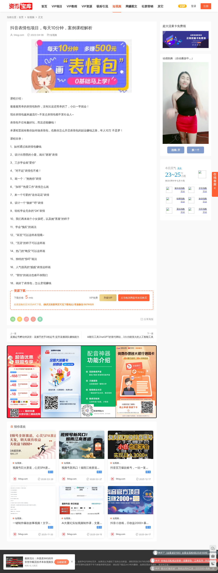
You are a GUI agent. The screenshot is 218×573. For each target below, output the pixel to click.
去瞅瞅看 (61, 562)
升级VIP (108, 297)
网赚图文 (131, 6)
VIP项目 (57, 6)
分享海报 (148, 319)
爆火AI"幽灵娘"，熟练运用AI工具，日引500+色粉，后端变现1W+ (187, 561)
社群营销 (147, 6)
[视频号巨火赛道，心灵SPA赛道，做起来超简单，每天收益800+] (33, 445)
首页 (44, 6)
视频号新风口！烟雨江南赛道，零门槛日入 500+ (81, 467)
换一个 (195, 150)
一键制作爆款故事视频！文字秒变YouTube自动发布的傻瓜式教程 (32, 523)
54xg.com (19, 35)
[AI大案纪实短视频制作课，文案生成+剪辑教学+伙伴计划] (82, 500)
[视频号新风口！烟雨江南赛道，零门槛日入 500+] (82, 445)
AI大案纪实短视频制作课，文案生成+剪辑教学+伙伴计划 (81, 523)
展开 (215, 184)
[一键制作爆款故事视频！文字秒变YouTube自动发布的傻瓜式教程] (33, 500)
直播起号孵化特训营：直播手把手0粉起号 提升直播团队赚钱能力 (44, 336)
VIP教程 (72, 6)
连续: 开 (175, 150)
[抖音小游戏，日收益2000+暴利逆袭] (130, 500)
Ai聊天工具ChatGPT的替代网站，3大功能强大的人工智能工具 (120, 336)
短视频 (117, 6)
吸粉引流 (102, 6)
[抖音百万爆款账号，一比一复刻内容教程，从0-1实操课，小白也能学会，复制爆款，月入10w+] (130, 445)
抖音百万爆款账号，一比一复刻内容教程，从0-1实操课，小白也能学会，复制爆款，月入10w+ (130, 467)
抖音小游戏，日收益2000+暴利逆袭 (129, 523)
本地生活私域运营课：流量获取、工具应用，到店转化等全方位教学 (188, 554)
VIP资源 (87, 6)
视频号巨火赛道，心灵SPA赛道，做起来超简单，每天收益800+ (32, 467)
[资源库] (20, 6)
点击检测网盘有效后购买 (134, 297)
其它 (161, 6)
